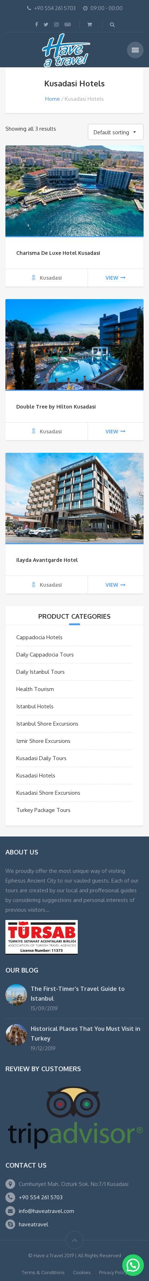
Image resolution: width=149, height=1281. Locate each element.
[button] (133, 1265)
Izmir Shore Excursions (43, 741)
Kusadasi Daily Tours (41, 758)
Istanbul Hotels (35, 706)
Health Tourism (35, 689)
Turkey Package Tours (43, 810)
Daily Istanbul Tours (40, 671)
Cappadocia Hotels (39, 637)
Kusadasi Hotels (35, 775)
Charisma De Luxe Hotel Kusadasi (58, 253)
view (112, 278)
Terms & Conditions (43, 1272)
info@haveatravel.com (46, 1211)
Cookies (82, 1272)
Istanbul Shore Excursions (47, 723)
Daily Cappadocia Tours (45, 654)
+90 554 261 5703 (41, 1197)
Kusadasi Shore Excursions (48, 792)
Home (52, 98)
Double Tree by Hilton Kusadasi (56, 406)
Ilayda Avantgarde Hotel (47, 560)
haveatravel (33, 1224)
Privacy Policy (113, 1272)
